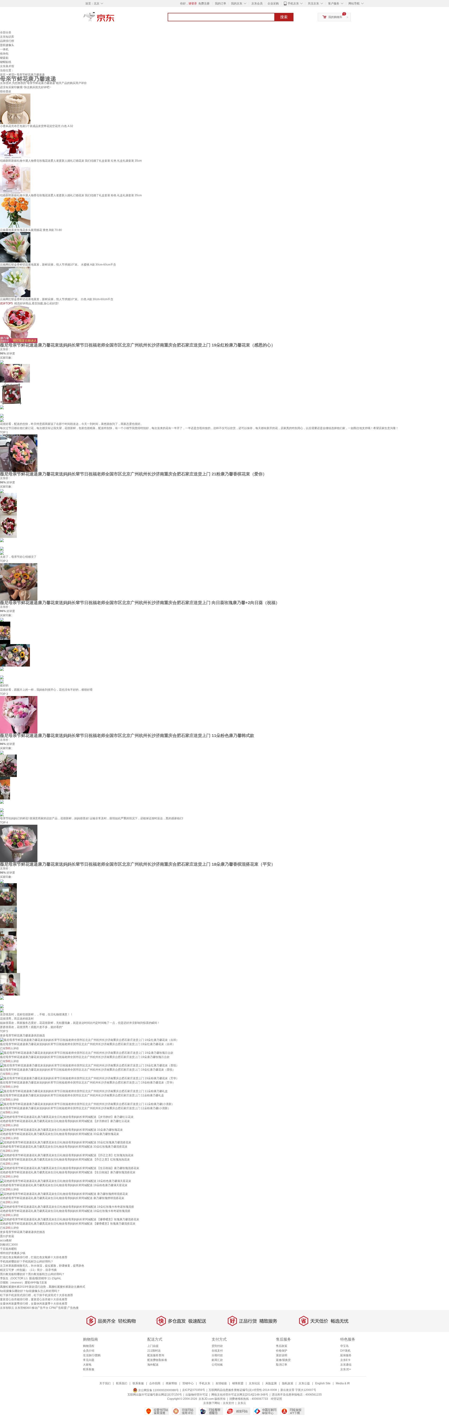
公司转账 (217, 1364)
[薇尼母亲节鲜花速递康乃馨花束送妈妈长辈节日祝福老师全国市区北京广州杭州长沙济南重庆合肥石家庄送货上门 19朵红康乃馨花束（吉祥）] (89, 1039)
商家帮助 (171, 1383)
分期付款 (217, 1355)
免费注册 (204, 3)
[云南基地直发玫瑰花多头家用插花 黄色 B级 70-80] (15, 212)
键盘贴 (4, 57)
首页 (3, 74)
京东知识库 (7, 36)
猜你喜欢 (5, 91)
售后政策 (281, 1346)
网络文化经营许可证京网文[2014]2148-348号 (239, 1394)
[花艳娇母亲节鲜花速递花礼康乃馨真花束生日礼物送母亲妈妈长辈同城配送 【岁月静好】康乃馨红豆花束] (67, 1116)
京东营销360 (23, 1307)
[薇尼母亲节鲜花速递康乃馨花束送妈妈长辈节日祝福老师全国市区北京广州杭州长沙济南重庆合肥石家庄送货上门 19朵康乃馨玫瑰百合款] (86, 1052)
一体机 (4, 49)
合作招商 (154, 1383)
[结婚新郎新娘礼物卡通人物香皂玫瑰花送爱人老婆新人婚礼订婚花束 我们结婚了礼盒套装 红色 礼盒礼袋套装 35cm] (15, 143)
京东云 (242, 1403)
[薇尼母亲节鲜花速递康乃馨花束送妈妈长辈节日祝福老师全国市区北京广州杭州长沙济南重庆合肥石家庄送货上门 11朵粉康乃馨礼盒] (84, 1091)
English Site (322, 1383)
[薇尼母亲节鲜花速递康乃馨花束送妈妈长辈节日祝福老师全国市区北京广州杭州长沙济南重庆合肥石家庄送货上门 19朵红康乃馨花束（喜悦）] (89, 1065)
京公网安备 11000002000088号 (158, 1390)
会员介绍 (88, 1350)
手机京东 (293, 3)
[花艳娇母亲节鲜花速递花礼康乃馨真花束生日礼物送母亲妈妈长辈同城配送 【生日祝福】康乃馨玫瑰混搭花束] (69, 1168)
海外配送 (153, 1364)
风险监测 (271, 1383)
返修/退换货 (283, 1360)
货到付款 (217, 1346)
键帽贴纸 (5, 62)
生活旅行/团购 (92, 1355)
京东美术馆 (7, 66)
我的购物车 (335, 17)
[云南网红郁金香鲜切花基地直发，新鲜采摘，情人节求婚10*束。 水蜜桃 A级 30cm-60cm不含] (15, 247)
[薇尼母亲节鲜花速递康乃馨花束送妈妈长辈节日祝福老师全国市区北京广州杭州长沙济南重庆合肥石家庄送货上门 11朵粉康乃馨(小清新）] (87, 1103)
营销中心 (188, 1383)
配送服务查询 (155, 1355)
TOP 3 (4, 694)
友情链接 (221, 1383)
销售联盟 (237, 1383)
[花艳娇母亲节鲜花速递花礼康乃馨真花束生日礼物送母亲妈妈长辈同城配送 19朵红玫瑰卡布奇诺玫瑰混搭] (67, 1206)
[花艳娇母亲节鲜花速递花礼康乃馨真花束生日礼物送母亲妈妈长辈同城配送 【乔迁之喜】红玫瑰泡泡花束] (67, 1155)
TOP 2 (4, 561)
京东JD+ (345, 1369)
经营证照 (276, 1398)
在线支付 (217, 1350)
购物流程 (88, 1346)
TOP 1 (4, 432)
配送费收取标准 (157, 1360)
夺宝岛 (344, 1346)
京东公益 (304, 1383)
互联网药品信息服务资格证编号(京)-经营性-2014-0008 (243, 1390)
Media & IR (343, 1383)
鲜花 (11, 74)
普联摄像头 (7, 45)
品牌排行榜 (7, 41)
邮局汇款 (217, 1360)
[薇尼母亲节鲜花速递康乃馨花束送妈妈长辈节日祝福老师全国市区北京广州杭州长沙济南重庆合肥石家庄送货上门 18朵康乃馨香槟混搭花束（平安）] (18, 843)
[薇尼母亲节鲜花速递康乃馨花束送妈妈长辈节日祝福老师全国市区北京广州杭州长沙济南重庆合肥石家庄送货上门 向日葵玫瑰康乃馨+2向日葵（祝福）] (18, 581)
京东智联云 (7, 1307)
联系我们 (121, 1383)
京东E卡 (345, 1360)
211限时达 (154, 1350)
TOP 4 (4, 822)
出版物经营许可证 (196, 1394)
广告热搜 (73, 1307)
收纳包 (4, 53)
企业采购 (273, 3)
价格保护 (281, 1350)
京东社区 (254, 1383)
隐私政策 (287, 1383)
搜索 (284, 17)
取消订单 (281, 1364)
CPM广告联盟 (58, 1307)
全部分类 (5, 32)
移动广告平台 (40, 1307)
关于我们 (105, 1383)
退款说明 (281, 1355)
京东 (114, 19)
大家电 (87, 1364)
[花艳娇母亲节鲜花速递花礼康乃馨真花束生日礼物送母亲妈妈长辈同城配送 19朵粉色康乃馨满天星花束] (65, 1180)
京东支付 (228, 1403)
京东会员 (257, 3)
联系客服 (88, 1369)
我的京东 (236, 3)
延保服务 (345, 1355)
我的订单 (220, 3)
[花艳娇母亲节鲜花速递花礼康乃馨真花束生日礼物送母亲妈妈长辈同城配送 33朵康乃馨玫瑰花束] (61, 1129)
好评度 (11, 353)
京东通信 (345, 1364)
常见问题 (88, 1360)
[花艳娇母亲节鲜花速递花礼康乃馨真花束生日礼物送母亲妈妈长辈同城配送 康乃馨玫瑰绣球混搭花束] (64, 1193)
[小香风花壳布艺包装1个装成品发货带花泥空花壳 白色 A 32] (15, 108)
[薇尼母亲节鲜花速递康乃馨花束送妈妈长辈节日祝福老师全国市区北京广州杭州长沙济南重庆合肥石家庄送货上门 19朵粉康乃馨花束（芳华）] (89, 1078)
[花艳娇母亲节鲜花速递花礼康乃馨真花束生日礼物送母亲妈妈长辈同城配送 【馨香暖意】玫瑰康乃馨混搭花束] (69, 1219)
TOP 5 (4, 1031)
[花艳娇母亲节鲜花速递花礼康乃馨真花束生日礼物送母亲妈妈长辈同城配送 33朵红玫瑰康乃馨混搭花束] (65, 1142)
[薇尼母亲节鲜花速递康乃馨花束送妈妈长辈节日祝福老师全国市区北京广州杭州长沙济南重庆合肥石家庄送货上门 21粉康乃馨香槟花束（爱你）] (18, 453)
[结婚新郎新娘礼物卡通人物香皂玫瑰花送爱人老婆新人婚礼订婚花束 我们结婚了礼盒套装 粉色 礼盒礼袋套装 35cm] (15, 177)
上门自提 (153, 1346)
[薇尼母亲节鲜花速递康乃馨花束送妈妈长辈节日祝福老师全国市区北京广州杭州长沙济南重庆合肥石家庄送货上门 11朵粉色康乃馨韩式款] (18, 714)
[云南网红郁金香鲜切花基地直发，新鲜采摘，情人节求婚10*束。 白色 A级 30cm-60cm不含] (15, 281)
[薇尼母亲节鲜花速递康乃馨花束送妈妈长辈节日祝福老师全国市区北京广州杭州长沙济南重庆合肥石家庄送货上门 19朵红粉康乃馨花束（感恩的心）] (18, 324)
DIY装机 (345, 1350)
